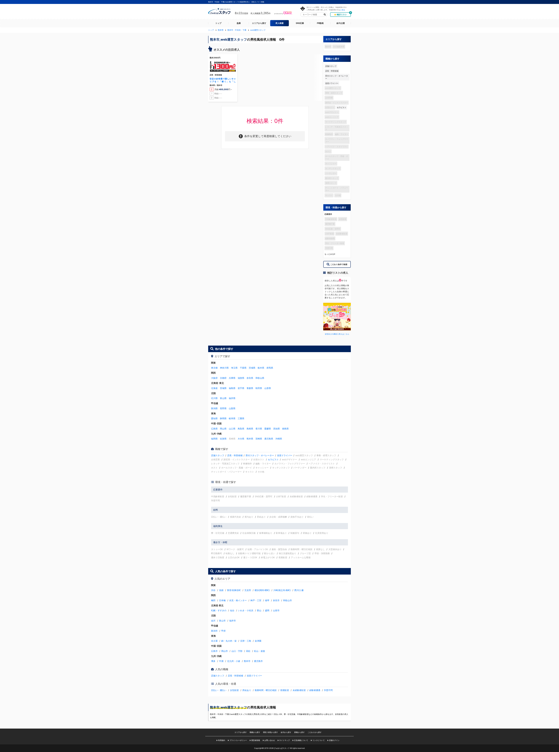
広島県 (214, 428)
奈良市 (276, 600)
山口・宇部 (236, 651)
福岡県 (214, 438)
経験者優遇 (314, 690)
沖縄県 (278, 438)
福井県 (232, 398)
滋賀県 (241, 378)
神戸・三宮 (255, 600)
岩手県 (241, 388)
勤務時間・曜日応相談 (266, 690)
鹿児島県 (268, 438)
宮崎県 (258, 438)
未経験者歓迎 (299, 690)
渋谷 (213, 590)
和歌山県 (259, 378)
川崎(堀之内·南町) (282, 590)
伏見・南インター (238, 600)
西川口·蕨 (299, 590)
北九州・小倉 (233, 661)
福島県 (232, 388)
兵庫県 (232, 378)
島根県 (250, 428)
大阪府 (214, 378)
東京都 (214, 367)
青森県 (250, 388)
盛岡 (267, 610)
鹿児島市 (258, 661)
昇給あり (246, 690)
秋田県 (258, 388)
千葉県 (243, 367)
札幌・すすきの (218, 610)
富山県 (223, 398)
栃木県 (261, 367)
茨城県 (252, 367)
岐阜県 (232, 418)
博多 (213, 661)
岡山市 (224, 651)
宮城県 (223, 388)
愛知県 (214, 418)
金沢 (213, 620)
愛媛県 (267, 428)
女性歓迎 (234, 690)
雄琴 (267, 600)
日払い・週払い (218, 690)
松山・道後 (259, 651)
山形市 (276, 610)
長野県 (223, 408)
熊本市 (247, 661)
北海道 (214, 388)
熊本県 (250, 438)
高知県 (276, 428)
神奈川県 (224, 367)
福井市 (232, 620)
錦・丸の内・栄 (229, 640)
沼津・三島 (245, 640)
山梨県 (232, 408)
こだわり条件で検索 (338, 264)
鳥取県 (241, 428)
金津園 (258, 640)
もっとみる (329, 254)
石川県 (214, 398)
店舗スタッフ (331, 66)
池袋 (221, 590)
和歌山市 (287, 600)
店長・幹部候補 (331, 71)
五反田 (247, 590)
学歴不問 (328, 690)
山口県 (232, 428)
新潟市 (214, 630)
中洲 (221, 661)
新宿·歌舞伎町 (234, 590)
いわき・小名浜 (245, 610)
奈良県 (250, 378)
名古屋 (214, 640)
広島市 (214, 651)
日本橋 (222, 600)
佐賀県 (223, 438)
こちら (342, 9)
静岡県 (223, 418)
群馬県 (270, 367)
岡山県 (223, 428)
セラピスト (341, 107)
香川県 (258, 428)
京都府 (223, 378)
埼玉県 (234, 367)
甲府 (223, 630)
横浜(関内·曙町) (262, 590)
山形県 (267, 388)
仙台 (232, 610)
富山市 (222, 620)
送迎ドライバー (331, 83)
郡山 (259, 610)
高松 (248, 651)
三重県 (241, 418)
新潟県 (214, 408)
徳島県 (285, 428)
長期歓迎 (284, 690)
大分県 (241, 438)
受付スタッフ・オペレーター (336, 77)
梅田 (213, 600)
